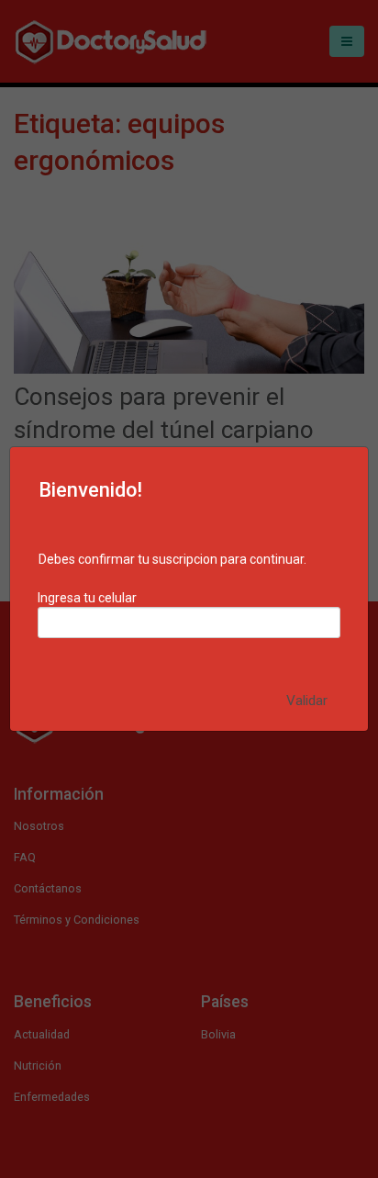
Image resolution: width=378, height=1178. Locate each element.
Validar (307, 700)
